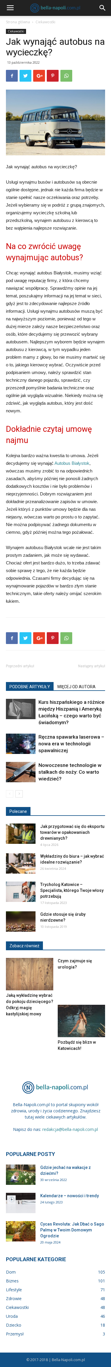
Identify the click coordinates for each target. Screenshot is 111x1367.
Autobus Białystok (71, 463)
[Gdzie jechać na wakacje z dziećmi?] (21, 1175)
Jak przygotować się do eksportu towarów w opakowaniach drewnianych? (72, 832)
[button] (102, 8)
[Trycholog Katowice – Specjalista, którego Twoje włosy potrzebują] (21, 892)
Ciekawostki (45, 21)
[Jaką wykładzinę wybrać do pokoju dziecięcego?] (29, 974)
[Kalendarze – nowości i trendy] (21, 1203)
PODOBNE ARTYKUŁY (29, 686)
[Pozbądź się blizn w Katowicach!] (81, 1021)
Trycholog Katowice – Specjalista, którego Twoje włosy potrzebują (72, 890)
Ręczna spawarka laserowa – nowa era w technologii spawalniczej (71, 743)
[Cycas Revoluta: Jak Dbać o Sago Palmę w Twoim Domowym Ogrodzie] (21, 1231)
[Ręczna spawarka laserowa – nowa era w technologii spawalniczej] (21, 744)
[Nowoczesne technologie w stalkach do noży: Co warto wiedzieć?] (21, 772)
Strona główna (18, 21)
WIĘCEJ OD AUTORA (76, 686)
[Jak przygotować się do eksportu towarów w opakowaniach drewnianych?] (21, 834)
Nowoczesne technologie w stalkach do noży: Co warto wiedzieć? (70, 772)
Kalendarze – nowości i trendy (69, 1195)
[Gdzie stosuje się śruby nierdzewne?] (21, 921)
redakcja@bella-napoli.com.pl (70, 1129)
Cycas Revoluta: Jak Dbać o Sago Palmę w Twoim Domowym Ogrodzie (72, 1230)
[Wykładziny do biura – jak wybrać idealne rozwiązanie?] (21, 863)
